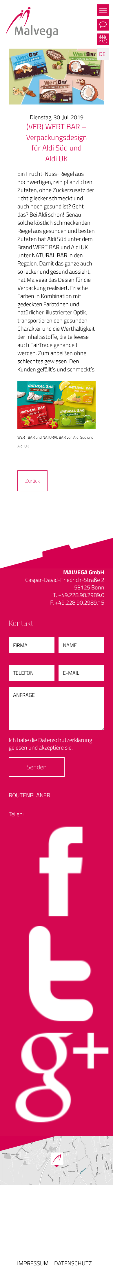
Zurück (32, 481)
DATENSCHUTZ (73, 1263)
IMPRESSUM (33, 1263)
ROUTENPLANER (29, 795)
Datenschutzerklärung (65, 739)
